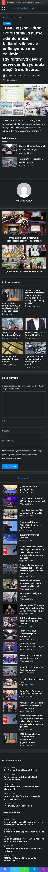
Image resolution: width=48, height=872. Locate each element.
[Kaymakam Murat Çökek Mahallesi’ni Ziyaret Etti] (10, 514)
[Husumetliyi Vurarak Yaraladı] (10, 539)
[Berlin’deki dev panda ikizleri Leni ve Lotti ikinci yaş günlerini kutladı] (10, 584)
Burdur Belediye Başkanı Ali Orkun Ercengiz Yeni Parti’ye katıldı (31, 706)
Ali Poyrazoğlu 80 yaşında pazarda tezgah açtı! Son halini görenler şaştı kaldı (32, 608)
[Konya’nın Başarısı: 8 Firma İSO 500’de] (35, 324)
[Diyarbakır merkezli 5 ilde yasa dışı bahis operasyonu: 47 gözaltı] (35, 348)
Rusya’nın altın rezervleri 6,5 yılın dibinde (10, 359)
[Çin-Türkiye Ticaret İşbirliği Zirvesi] (10, 490)
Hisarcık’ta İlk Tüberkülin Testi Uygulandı (31, 668)
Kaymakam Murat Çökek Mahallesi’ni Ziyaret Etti (26, 2)
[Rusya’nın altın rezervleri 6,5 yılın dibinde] (12, 348)
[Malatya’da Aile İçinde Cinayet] (10, 597)
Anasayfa (8, 18)
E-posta (6, 431)
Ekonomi (17, 18)
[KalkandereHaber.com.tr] (24, 8)
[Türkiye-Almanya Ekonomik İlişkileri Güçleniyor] (9, 149)
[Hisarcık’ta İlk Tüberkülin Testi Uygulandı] (9, 162)
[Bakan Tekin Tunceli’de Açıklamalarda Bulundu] (10, 695)
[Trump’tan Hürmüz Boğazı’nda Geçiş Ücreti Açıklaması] (10, 526)
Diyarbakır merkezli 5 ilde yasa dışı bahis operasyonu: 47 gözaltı (35, 360)
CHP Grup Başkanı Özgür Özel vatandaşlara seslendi (31, 621)
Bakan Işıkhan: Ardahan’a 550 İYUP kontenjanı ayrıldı (32, 500)
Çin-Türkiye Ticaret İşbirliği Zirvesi (28, 488)
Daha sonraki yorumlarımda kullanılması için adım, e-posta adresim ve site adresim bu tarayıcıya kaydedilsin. (22, 455)
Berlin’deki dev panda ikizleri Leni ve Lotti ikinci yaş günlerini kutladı (31, 583)
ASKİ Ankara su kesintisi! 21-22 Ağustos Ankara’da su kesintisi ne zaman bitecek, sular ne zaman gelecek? (31, 721)
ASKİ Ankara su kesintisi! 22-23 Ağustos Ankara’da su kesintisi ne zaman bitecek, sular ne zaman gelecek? (32, 552)
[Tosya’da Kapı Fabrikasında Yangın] (12, 324)
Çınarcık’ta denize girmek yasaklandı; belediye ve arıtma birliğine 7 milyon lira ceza (32, 569)
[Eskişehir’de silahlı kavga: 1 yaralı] (10, 683)
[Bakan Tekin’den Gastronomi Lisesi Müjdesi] (10, 647)
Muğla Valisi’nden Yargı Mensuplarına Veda (30, 657)
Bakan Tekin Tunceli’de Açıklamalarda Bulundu (30, 692)
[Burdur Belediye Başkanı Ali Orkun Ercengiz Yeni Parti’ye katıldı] (10, 706)
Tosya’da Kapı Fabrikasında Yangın (12, 333)
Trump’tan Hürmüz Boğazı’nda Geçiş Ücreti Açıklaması (31, 525)
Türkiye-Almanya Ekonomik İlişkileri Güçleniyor (28, 634)
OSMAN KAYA (11, 76)
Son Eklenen (24, 478)
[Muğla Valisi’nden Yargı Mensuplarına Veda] (10, 659)
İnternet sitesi (8, 441)
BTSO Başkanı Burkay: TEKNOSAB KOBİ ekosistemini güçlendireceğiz (11, 307)
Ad (4, 421)
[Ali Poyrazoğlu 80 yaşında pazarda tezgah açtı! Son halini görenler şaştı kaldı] (10, 609)
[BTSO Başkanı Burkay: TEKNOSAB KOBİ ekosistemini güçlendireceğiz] (12, 295)
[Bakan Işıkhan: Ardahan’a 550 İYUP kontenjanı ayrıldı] (10, 502)
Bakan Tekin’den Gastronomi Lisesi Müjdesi (32, 645)
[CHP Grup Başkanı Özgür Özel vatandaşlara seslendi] (10, 622)
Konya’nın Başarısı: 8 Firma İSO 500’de (35, 333)
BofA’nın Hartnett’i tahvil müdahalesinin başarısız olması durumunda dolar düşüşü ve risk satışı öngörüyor (35, 296)
